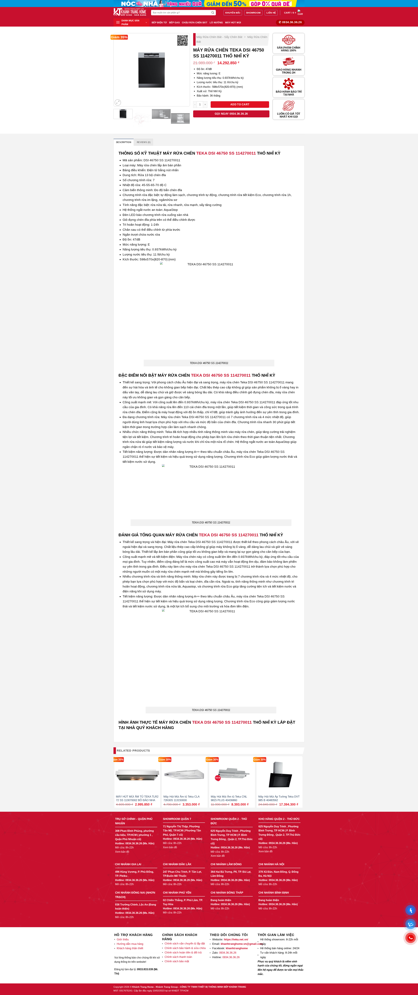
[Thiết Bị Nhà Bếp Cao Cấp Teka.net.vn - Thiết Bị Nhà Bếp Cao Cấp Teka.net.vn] (129, 12)
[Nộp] (213, 12)
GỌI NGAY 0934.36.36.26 (231, 113)
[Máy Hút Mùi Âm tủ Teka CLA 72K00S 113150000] (185, 774)
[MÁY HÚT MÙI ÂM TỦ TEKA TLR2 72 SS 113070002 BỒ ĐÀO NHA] (137, 774)
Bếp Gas (174, 22)
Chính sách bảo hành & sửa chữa (185, 948)
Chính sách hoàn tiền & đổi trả (183, 952)
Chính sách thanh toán (178, 956)
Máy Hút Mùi (233, 22)
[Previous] (119, 69)
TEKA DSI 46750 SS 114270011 (226, 153)
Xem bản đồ (122, 851)
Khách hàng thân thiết (130, 948)
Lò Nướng (216, 22)
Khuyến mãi (232, 12)
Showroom (253, 12)
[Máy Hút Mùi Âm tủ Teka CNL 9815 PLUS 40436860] (232, 774)
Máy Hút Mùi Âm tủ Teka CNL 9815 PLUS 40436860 (229, 798)
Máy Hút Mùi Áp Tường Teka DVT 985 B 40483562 (279, 798)
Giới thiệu (123, 939)
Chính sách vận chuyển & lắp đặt (185, 943)
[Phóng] (118, 102)
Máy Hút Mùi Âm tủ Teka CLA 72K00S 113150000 (181, 798)
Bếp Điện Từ (159, 22)
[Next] (184, 69)
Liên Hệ (271, 12)
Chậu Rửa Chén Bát (194, 22)
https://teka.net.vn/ (235, 939)
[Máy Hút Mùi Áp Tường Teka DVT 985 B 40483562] (279, 774)
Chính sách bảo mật (177, 961)
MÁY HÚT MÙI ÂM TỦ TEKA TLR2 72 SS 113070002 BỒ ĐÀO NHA (137, 798)
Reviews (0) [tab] (143, 142)
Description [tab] (123, 142)
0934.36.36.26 (133, 843)
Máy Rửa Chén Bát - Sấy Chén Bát (219, 37)
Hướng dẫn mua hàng (130, 943)
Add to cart (239, 104)
